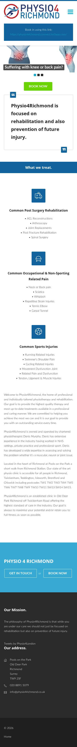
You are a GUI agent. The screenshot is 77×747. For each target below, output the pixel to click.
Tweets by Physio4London (20, 643)
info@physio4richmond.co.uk (27, 692)
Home (7, 736)
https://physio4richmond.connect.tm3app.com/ (38, 34)
